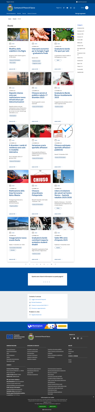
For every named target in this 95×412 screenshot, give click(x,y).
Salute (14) (79, 57)
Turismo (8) (80, 69)
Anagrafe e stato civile (32, 349)
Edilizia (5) (79, 43)
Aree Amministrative (11, 351)
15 (51, 264)
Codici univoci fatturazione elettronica (57, 380)
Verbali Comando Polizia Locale (55, 384)
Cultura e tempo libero (32, 351)
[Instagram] (70, 8)
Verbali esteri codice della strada (55, 388)
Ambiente (50, 353)
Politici (8, 357)
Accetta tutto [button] (42, 406)
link (59, 403)
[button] (47, 409)
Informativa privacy (52, 390)
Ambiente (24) (80, 28)
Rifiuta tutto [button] (53, 406)
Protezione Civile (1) (81, 54)
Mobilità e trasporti (31, 359)
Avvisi (13, 43)
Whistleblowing (51, 382)
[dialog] (47, 403)
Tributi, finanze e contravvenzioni (56, 351)
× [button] (93, 396)
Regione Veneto (10, 2)
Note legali (50, 394)
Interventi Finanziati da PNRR (55, 376)
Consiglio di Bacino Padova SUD (55, 378)
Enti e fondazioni (11, 355)
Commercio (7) (80, 31)
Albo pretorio (51, 374)
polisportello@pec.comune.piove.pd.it (15, 385)
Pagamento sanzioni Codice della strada (57, 386)
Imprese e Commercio (32, 355)
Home (9, 19)
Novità (14, 19)
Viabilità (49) (80, 72)
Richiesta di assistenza (32, 374)
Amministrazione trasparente (55, 368)
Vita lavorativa (30, 353)
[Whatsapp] (73, 8)
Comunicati (71, 351)
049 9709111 (18, 391)
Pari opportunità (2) (81, 49)
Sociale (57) (80, 60)
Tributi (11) (79, 66)
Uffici (8, 353)
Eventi (69, 360)
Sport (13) (79, 63)
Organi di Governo (11, 349)
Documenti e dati (11, 361)
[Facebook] (63, 8)
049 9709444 (16, 395)
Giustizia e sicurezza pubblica (55, 349)
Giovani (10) (80, 45)
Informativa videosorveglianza (55, 392)
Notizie (70, 349)
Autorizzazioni (51, 357)
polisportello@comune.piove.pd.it (14, 389)
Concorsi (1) (80, 37)
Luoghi (70, 362)
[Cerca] (86, 7)
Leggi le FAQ (30, 372)
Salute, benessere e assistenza (55, 355)
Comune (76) (80, 34)
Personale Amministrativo (13, 359)
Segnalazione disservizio (33, 370)
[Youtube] (66, 8)
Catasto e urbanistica (32, 357)
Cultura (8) (79, 40)
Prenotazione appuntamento (34, 368)
